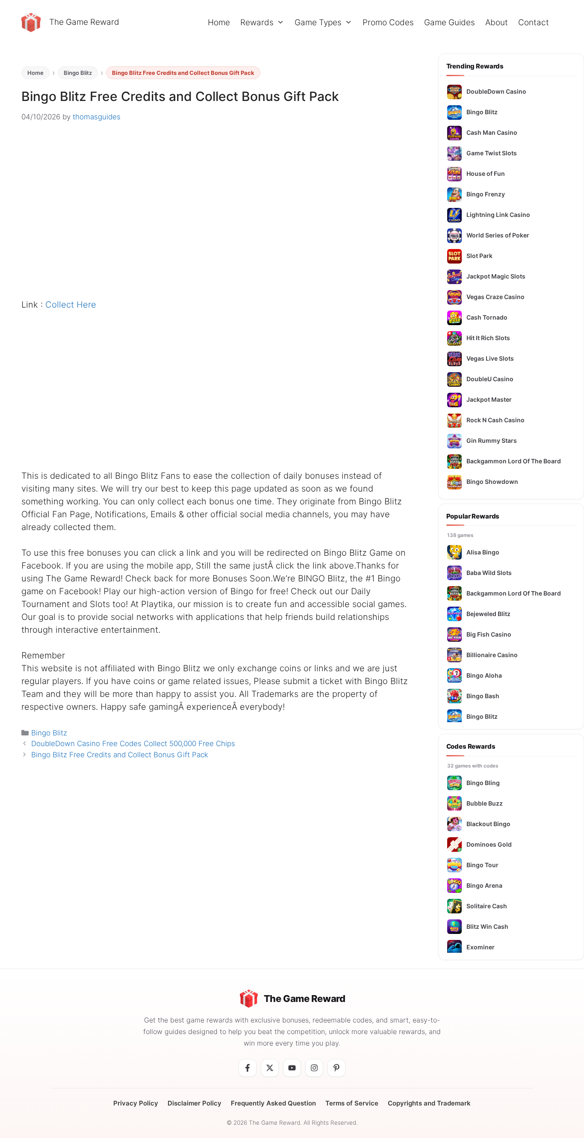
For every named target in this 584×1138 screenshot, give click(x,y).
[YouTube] (292, 1068)
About (496, 22)
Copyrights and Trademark (429, 1103)
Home (219, 22)
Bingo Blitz (78, 72)
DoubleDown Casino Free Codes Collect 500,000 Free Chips (133, 743)
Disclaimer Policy (194, 1103)
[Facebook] (248, 1068)
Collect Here (70, 304)
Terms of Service (351, 1103)
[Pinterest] (336, 1068)
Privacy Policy (135, 1103)
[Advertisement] (214, 225)
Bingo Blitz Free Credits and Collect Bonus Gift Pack (119, 754)
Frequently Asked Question (273, 1103)
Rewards (257, 22)
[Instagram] (314, 1068)
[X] (270, 1068)
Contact (533, 22)
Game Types (318, 22)
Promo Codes (388, 22)
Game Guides (449, 22)
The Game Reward (84, 22)
